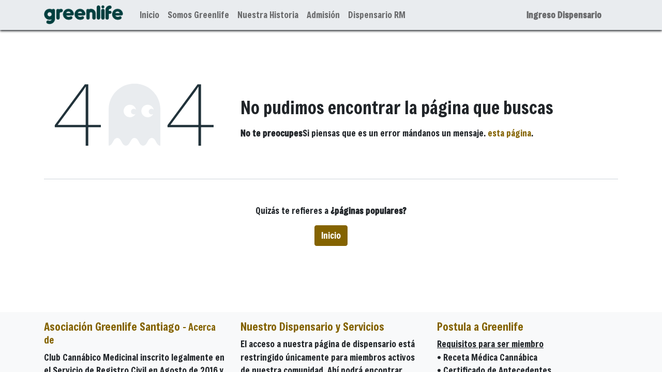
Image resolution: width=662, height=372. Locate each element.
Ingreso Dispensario (563, 15)
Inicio (331, 235)
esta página (509, 133)
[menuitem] (149, 15)
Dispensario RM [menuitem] (376, 15)
